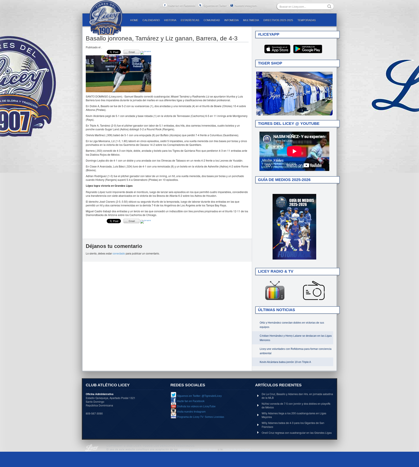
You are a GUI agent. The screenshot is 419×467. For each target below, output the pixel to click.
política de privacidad (237, 449)
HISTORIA (170, 20)
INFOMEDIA (231, 20)
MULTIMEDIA (251, 20)
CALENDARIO (151, 20)
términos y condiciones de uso (198, 449)
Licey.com (106, 17)
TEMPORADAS (306, 20)
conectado (119, 253)
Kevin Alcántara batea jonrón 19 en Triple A (285, 362)
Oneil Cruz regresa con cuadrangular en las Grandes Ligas (297, 432)
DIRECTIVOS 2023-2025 (278, 20)
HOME (134, 20)
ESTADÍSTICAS (190, 20)
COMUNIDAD (212, 20)
